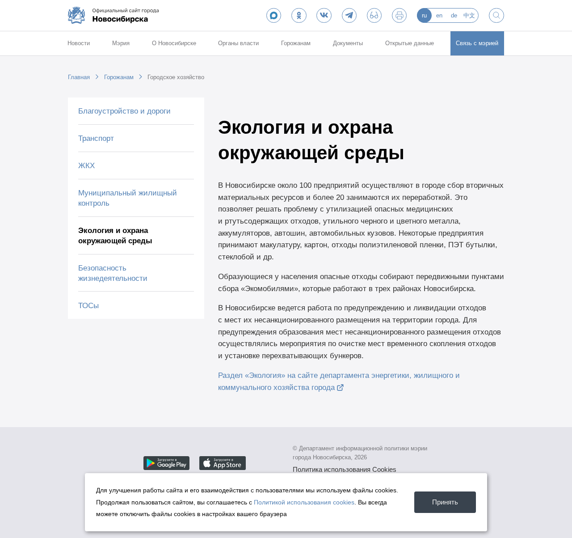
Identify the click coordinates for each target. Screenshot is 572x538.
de (454, 15)
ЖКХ (86, 165)
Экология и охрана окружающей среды (115, 235)
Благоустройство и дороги (124, 110)
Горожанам (296, 43)
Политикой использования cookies (304, 502)
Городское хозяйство (175, 77)
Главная (79, 77)
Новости (78, 43)
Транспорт (96, 138)
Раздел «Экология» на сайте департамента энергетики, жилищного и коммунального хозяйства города (339, 381)
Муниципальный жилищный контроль (127, 198)
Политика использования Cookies (344, 469)
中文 (469, 15)
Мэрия (121, 43)
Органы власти (238, 43)
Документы (348, 43)
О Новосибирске (174, 43)
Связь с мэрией (477, 43)
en (439, 15)
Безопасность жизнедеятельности (112, 273)
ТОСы (88, 305)
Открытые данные (409, 43)
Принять (445, 502)
